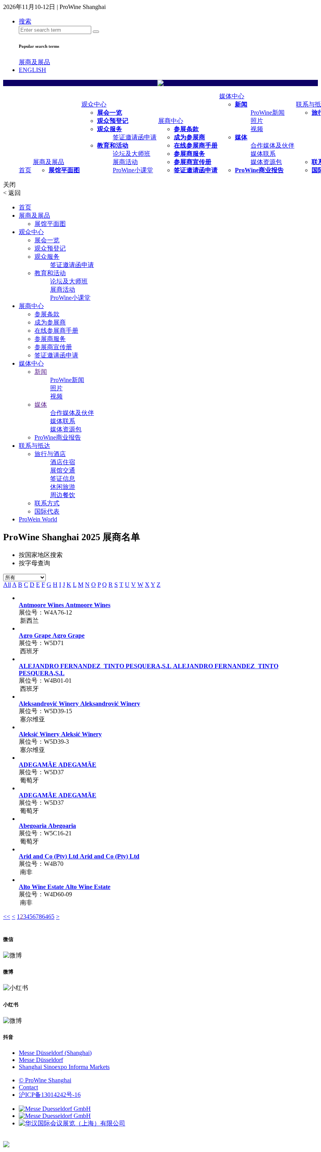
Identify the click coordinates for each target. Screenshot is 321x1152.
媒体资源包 (266, 162)
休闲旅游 (62, 486)
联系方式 (47, 503)
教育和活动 (112, 145)
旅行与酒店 (50, 454)
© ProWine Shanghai (45, 1080)
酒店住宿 (62, 462)
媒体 (241, 137)
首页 (25, 170)
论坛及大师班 (131, 153)
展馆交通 (62, 470)
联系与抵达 (34, 445)
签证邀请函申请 (135, 137)
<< (6, 916)
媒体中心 (231, 96)
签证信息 (62, 478)
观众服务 (109, 129)
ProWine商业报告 (259, 170)
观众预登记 (112, 120)
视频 (257, 129)
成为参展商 (189, 137)
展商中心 (170, 120)
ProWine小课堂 (133, 170)
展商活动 (125, 162)
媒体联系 (263, 153)
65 (51, 916)
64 (45, 916)
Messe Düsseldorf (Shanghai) (55, 1052)
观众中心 (93, 104)
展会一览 (109, 112)
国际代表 (47, 511)
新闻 (241, 104)
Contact (28, 1087)
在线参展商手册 (196, 145)
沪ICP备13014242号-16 (50, 1094)
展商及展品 (34, 62)
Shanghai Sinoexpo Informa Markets (64, 1067)
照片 (257, 120)
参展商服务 (189, 153)
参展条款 (186, 129)
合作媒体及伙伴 (272, 145)
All (7, 584)
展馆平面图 (64, 170)
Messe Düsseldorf (41, 1059)
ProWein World (38, 519)
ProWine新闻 (268, 112)
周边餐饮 (62, 495)
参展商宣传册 (192, 162)
